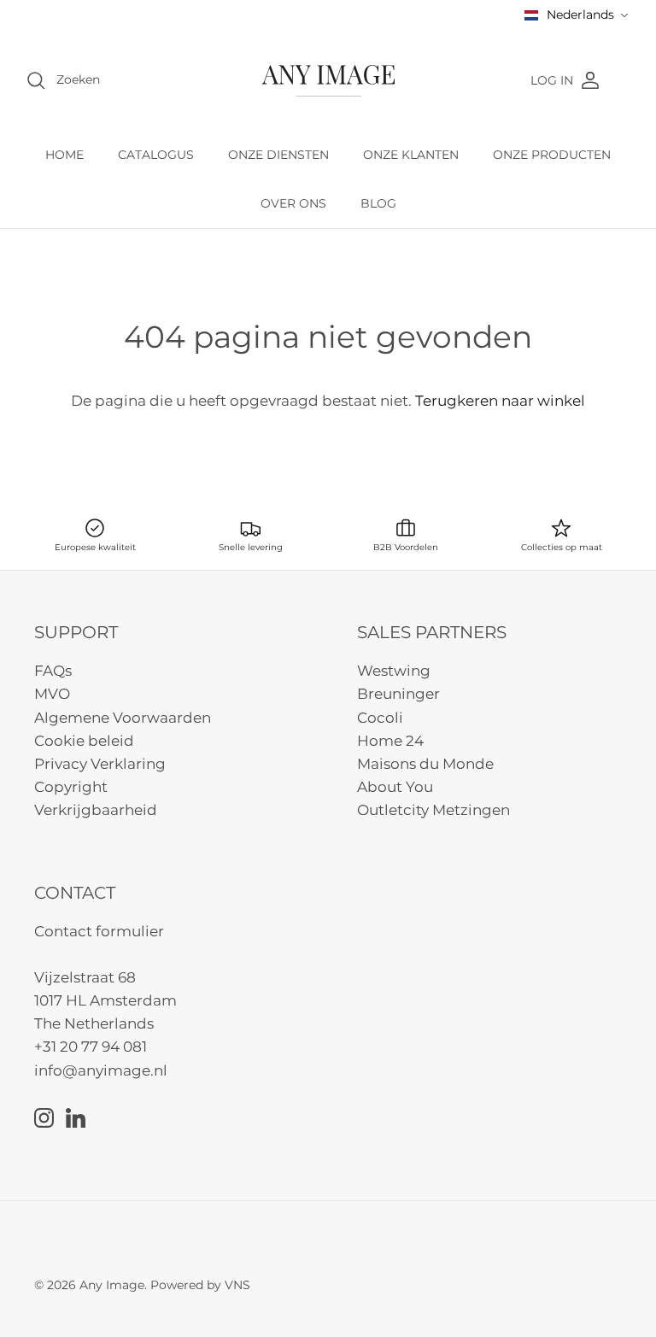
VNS (237, 1285)
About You (395, 786)
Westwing (393, 670)
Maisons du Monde (425, 763)
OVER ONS (293, 203)
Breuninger (398, 693)
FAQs (53, 670)
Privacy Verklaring (100, 763)
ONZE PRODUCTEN (552, 154)
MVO (52, 693)
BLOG (378, 203)
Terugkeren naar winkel (500, 400)
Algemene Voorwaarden (122, 717)
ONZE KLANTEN (411, 154)
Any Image (111, 1285)
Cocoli (380, 717)
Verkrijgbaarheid (95, 809)
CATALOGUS (156, 154)
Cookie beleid (84, 740)
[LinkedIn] (75, 1118)
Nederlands (580, 14)
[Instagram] (44, 1118)
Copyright (71, 786)
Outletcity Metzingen (433, 809)
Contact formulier (99, 931)
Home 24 (390, 740)
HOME (64, 154)
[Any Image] (328, 81)
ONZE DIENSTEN (278, 154)
